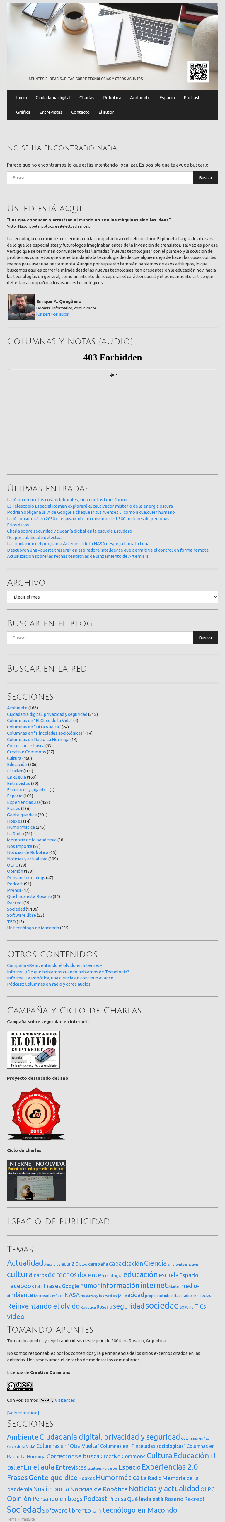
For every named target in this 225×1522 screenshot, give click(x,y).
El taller (15, 770)
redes (205, 1295)
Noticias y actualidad (27, 858)
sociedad (162, 1305)
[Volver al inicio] (23, 1412)
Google (70, 1286)
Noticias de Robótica (27, 852)
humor (90, 1285)
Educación (17, 764)
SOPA (184, 1307)
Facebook (20, 1285)
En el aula (16, 776)
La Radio (15, 833)
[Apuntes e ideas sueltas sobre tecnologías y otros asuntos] (112, 45)
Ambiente (140, 97)
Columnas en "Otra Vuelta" (34, 726)
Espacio (167, 97)
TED (11, 921)
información (119, 1285)
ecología (113, 1275)
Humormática (21, 827)
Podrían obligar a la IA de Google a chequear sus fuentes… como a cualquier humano (91, 512)
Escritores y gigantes (28, 789)
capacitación (126, 1263)
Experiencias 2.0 (23, 802)
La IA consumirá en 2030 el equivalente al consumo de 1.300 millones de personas (88, 518)
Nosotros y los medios (99, 1296)
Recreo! (15, 902)
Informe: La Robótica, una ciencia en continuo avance (60, 977)
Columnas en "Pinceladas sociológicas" (45, 733)
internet (154, 1285)
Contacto (80, 112)
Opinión (15, 871)
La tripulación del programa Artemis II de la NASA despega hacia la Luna (78, 543)
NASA (72, 1295)
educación (140, 1274)
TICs (200, 1306)
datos (40, 1275)
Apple (48, 1264)
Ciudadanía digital (53, 97)
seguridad (128, 1306)
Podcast (15, 883)
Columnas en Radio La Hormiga (38, 739)
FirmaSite (26, 1519)
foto (39, 1287)
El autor (106, 112)
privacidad (130, 1295)
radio (187, 1295)
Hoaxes (14, 820)
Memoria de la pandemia (32, 839)
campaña (98, 1264)
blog (83, 1264)
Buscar (205, 177)
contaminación (186, 1264)
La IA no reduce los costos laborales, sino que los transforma (67, 499)
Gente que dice (22, 814)
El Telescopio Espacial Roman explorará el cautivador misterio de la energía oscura (90, 506)
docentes (91, 1274)
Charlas (86, 97)
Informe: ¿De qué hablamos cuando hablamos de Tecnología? (68, 971)
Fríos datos (18, 524)
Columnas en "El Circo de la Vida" (39, 720)
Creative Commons (26, 751)
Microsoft (42, 1295)
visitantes (65, 1400)
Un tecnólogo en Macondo (33, 927)
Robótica (112, 97)
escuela (168, 1275)
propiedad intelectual (163, 1296)
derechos (62, 1274)
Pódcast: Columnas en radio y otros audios (49, 984)
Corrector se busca (26, 745)
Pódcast (192, 97)
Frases (13, 808)
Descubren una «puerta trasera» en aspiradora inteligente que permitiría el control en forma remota (108, 550)
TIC (191, 1307)
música (58, 1296)
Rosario (104, 1306)
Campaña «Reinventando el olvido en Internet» (54, 965)
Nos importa (19, 846)
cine (171, 1264)
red (196, 1296)
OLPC (12, 864)
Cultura (14, 758)
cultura (20, 1274)
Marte (173, 1286)
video (16, 1317)
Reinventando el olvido (43, 1306)
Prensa (14, 890)
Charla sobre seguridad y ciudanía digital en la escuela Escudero (69, 530)
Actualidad (25, 1263)
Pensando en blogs (26, 877)
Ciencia (155, 1263)
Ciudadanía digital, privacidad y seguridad (47, 714)
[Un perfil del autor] (53, 314)
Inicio (21, 97)
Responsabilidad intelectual (35, 537)
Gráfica (23, 112)
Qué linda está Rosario (29, 896)
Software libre (21, 915)
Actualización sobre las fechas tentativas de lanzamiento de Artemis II (77, 556)
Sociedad (16, 908)
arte (57, 1264)
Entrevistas (50, 112)
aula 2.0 (70, 1264)
